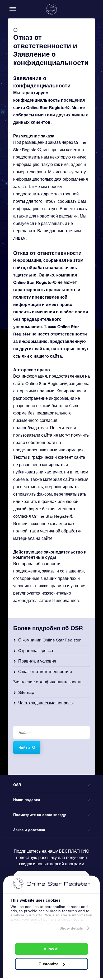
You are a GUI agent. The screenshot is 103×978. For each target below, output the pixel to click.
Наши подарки (26, 800)
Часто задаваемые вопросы (46, 702)
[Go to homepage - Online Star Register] (51, 9)
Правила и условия (37, 661)
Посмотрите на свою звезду (39, 815)
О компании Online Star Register (49, 640)
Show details (71, 928)
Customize (48, 964)
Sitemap (26, 692)
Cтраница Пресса (35, 650)
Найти (24, 747)
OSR (17, 785)
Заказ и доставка (29, 830)
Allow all (51, 949)
